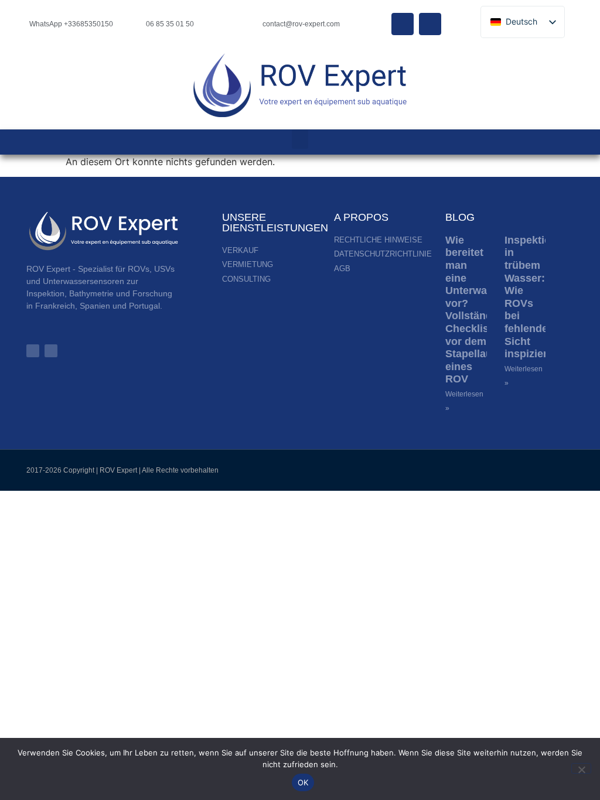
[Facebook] (402, 24)
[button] (300, 139)
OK (303, 782)
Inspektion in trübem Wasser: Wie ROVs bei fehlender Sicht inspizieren (532, 297)
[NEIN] (581, 768)
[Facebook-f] (51, 350)
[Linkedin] (430, 24)
